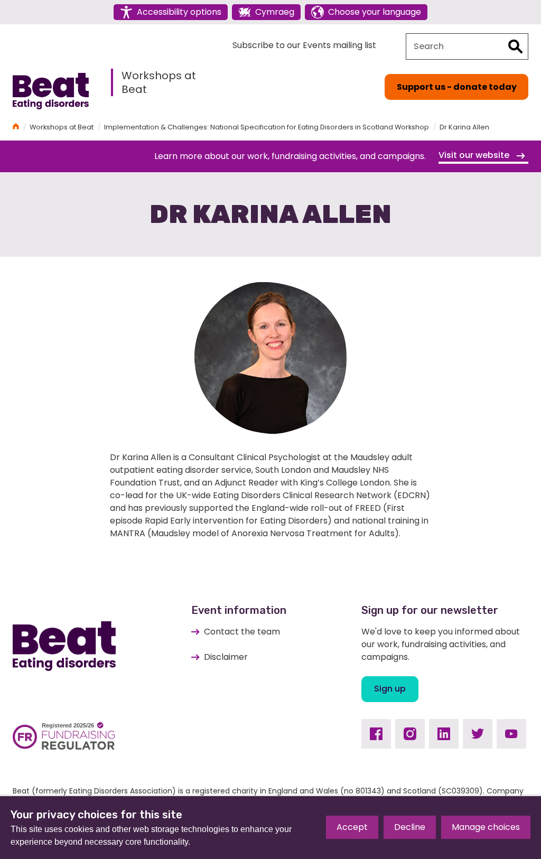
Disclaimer (226, 657)
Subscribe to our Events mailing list (304, 45)
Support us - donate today (457, 87)
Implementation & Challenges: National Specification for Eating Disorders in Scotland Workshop (266, 127)
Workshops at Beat (159, 82)
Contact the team (242, 631)
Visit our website (475, 155)
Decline (409, 827)
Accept (352, 827)
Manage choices (486, 827)
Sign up (390, 689)
